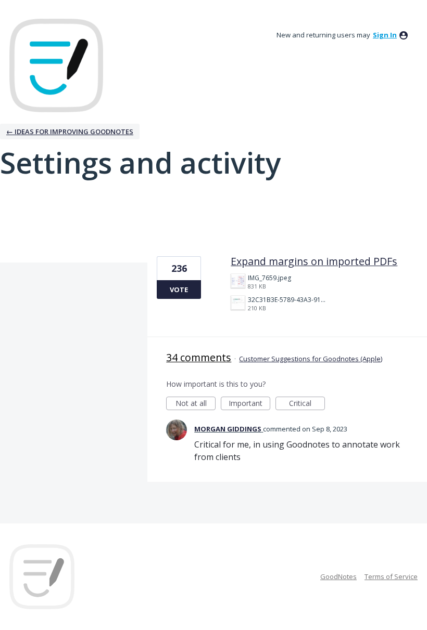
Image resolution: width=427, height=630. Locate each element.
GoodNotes (338, 576)
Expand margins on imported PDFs (314, 261)
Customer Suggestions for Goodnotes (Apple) (310, 358)
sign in (385, 35)
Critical (307, 404)
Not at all (195, 404)
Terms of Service (391, 576)
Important (249, 404)
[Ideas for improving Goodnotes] (56, 65)
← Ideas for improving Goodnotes (69, 131)
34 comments (198, 357)
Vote (179, 289)
